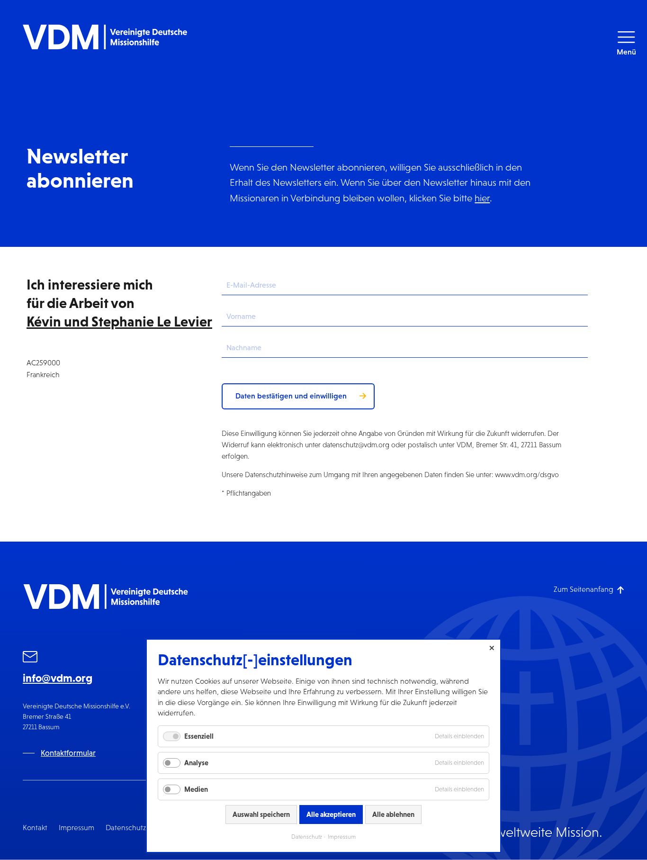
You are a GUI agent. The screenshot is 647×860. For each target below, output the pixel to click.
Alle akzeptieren (331, 814)
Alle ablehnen (393, 814)
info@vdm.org (57, 678)
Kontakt (35, 828)
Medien (196, 789)
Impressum (76, 828)
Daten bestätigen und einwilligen (291, 395)
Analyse (196, 763)
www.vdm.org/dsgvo (527, 475)
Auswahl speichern (261, 814)
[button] (626, 43)
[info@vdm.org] (30, 658)
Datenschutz (126, 828)
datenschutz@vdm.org (356, 445)
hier (482, 197)
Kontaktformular (68, 753)
